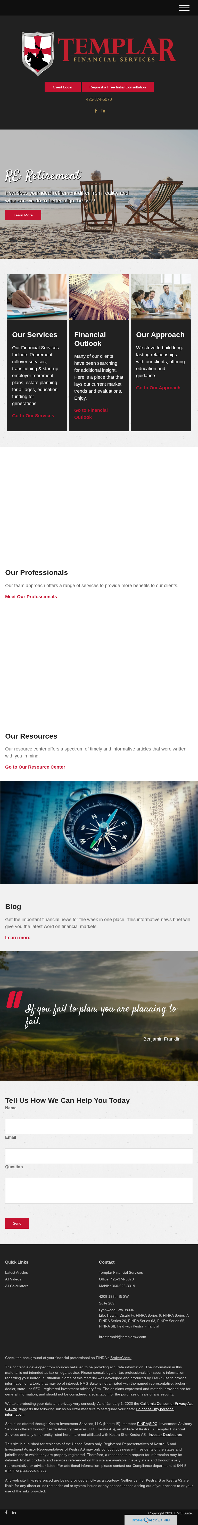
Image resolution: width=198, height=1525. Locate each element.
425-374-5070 (99, 99)
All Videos (13, 1279)
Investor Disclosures (165, 1434)
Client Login (62, 87)
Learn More (23, 215)
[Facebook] (96, 111)
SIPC (153, 1424)
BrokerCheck (120, 1358)
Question (14, 1167)
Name (10, 1108)
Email (10, 1137)
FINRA (142, 1424)
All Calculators (16, 1286)
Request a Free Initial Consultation (117, 87)
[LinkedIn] (103, 111)
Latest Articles (16, 1272)
